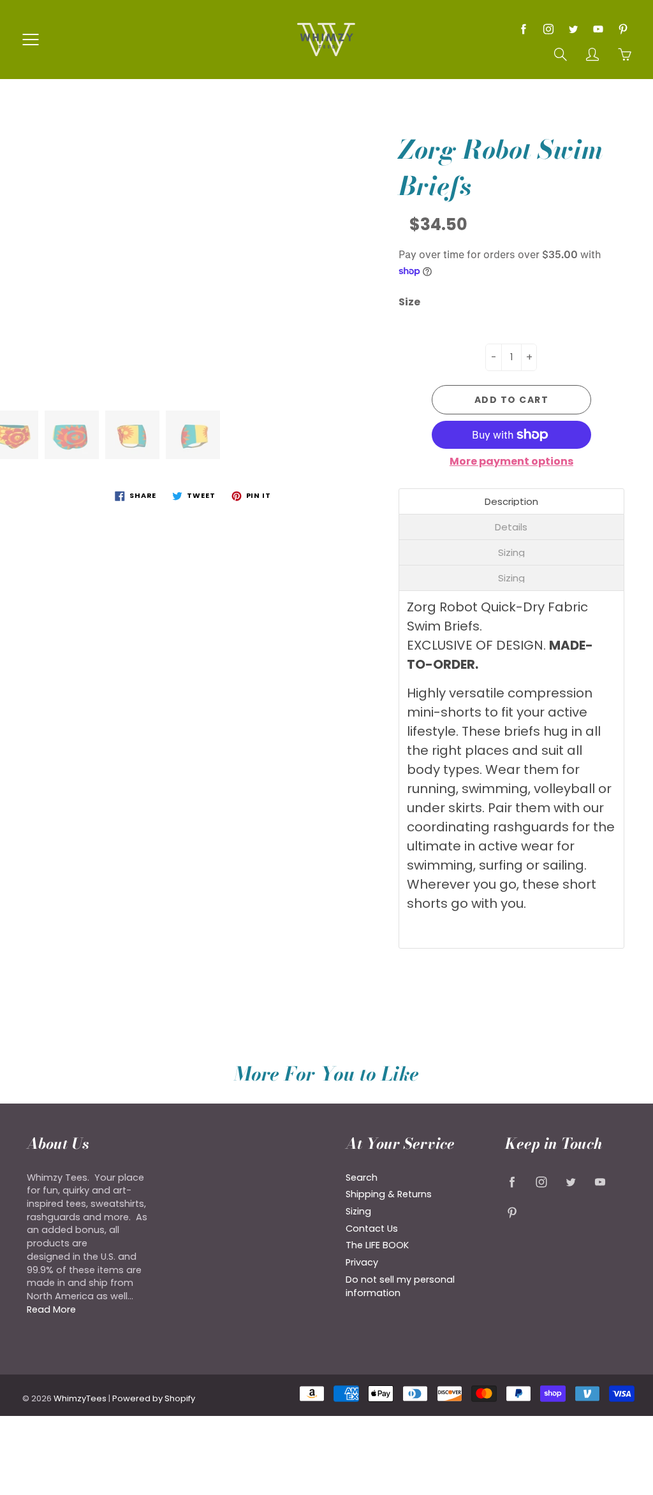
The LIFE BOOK (377, 1245)
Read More (51, 1309)
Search (362, 1177)
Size (409, 302)
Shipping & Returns (389, 1194)
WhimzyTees (80, 1398)
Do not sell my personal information (400, 1286)
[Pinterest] (622, 29)
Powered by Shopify (153, 1398)
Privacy (362, 1262)
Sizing (358, 1211)
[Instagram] (548, 29)
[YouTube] (597, 29)
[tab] (511, 501)
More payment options (511, 462)
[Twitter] (572, 29)
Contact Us (372, 1228)
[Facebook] (523, 29)
